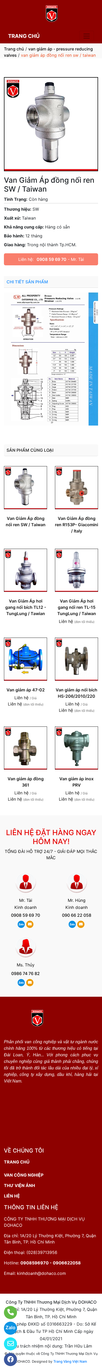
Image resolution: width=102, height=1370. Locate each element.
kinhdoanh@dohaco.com (41, 1273)
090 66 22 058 (76, 915)
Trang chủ (14, 48)
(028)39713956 (41, 1252)
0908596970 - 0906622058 (50, 1262)
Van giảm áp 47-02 (26, 689)
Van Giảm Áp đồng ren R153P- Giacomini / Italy (76, 525)
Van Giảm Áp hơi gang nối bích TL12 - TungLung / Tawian (25, 607)
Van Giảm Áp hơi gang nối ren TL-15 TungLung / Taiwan (76, 607)
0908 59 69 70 (51, 259)
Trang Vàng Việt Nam (70, 1361)
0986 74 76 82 (25, 973)
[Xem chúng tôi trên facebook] (7, 1359)
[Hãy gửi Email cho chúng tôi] (7, 1343)
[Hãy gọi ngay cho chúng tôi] (7, 1312)
